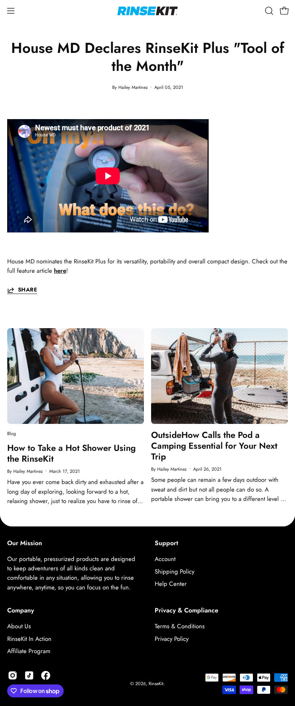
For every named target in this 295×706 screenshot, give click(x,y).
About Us (19, 626)
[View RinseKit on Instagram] (12, 675)
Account (165, 559)
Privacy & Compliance (186, 610)
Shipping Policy (174, 571)
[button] (268, 11)
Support (166, 543)
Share (27, 290)
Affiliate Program (28, 651)
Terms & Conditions (180, 626)
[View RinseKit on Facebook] (45, 675)
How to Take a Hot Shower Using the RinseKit (71, 453)
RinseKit (156, 683)
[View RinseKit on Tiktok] (29, 675)
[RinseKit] (147, 11)
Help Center (171, 583)
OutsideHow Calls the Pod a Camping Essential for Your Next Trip (214, 446)
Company (20, 610)
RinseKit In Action (29, 638)
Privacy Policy (172, 638)
